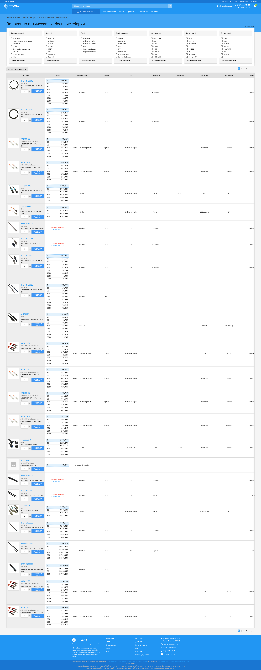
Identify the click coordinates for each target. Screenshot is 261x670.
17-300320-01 (26, 440)
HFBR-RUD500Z (26, 543)
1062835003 (25, 206)
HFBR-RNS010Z (26, 110)
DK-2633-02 (25, 139)
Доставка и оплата (241, 1)
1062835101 (25, 506)
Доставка (131, 12)
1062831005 (25, 186)
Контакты (155, 12)
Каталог (108, 642)
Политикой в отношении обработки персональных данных (128, 661)
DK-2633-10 (25, 369)
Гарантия (254, 1)
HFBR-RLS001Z (26, 239)
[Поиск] (170, 6)
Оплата (137, 648)
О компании (143, 12)
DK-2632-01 (25, 416)
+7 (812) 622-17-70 (170, 647)
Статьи (121, 12)
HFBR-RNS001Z (26, 256)
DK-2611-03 (25, 581)
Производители (109, 12)
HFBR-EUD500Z (26, 564)
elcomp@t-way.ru (225, 6)
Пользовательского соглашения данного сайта (173, 661)
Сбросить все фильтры (17, 69)
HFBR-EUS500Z (26, 523)
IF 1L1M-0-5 (25, 460)
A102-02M (24, 314)
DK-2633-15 (25, 393)
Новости (108, 651)
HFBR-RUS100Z (26, 475)
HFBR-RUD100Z (26, 491)
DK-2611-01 (25, 343)
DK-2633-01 (25, 162)
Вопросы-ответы (227, 1)
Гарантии (138, 651)
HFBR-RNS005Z (26, 81)
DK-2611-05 (25, 607)
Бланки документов (142, 655)
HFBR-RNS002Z (26, 285)
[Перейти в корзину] (255, 6)
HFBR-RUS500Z (26, 223)
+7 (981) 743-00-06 (169, 651)
